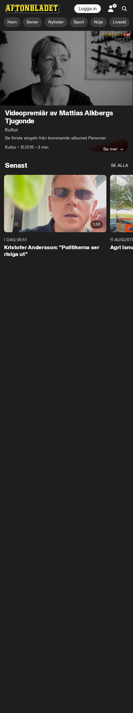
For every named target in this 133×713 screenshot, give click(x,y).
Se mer (110, 148)
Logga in (88, 8)
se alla (119, 165)
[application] (66, 68)
